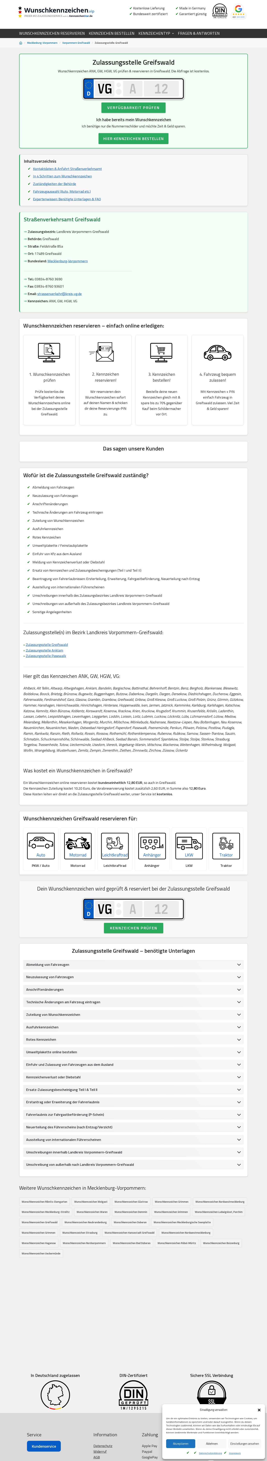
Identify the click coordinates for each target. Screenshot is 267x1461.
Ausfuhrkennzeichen (42, 1027)
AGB (96, 1457)
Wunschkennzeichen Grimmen (171, 1202)
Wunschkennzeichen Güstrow (131, 1202)
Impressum (235, 1453)
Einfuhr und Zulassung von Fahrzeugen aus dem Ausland (69, 1064)
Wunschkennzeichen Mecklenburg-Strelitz (46, 1212)
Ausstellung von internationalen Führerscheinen (63, 1139)
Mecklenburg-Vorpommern (42, 43)
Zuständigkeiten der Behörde (54, 183)
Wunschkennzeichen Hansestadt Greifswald (129, 1233)
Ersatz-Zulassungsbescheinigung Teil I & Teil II (61, 1089)
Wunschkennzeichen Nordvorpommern (84, 1243)
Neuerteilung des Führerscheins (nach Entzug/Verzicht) (69, 1127)
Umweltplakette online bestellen (51, 1052)
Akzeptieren (180, 1443)
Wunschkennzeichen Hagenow (39, 1243)
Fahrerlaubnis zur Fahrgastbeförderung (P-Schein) (65, 1114)
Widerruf (100, 1451)
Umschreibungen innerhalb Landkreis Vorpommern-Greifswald (74, 1152)
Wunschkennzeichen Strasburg (80, 1233)
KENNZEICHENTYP (154, 33)
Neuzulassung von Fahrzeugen (50, 977)
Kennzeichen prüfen (133, 928)
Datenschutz (102, 1445)
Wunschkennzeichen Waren (92, 1212)
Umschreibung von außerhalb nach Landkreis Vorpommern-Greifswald (80, 1164)
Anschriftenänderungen (45, 989)
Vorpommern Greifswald (76, 43)
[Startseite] (20, 42)
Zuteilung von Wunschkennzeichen (53, 1014)
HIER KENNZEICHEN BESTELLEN (133, 138)
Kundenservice (44, 1446)
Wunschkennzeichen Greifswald (39, 1222)
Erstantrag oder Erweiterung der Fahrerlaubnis (62, 1102)
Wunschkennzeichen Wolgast (91, 1202)
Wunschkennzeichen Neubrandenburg (86, 1222)
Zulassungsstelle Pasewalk (46, 655)
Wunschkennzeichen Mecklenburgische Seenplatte (182, 1222)
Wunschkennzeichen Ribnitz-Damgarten (44, 1202)
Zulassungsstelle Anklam (44, 650)
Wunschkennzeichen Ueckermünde (41, 1253)
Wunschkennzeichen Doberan (130, 1222)
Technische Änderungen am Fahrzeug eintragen (63, 1002)
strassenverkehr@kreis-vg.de (59, 293)
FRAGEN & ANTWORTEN (199, 33)
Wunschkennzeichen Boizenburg (221, 1243)
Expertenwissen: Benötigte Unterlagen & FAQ (67, 199)
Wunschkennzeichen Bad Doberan (132, 1243)
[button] (259, 1410)
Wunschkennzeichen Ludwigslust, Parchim (219, 1212)
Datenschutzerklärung (210, 1453)
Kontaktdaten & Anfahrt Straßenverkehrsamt (67, 168)
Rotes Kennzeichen (41, 1039)
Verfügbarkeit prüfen (133, 107)
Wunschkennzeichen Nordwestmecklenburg (220, 1202)
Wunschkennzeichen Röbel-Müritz (177, 1243)
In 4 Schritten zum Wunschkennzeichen (62, 176)
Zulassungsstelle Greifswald (47, 644)
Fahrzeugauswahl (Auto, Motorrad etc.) (62, 191)
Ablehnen (212, 1443)
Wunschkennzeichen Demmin (131, 1212)
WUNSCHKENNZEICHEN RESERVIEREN (52, 33)
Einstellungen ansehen (244, 1443)
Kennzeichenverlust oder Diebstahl (53, 1077)
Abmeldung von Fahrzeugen (47, 964)
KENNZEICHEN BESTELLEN (111, 33)
